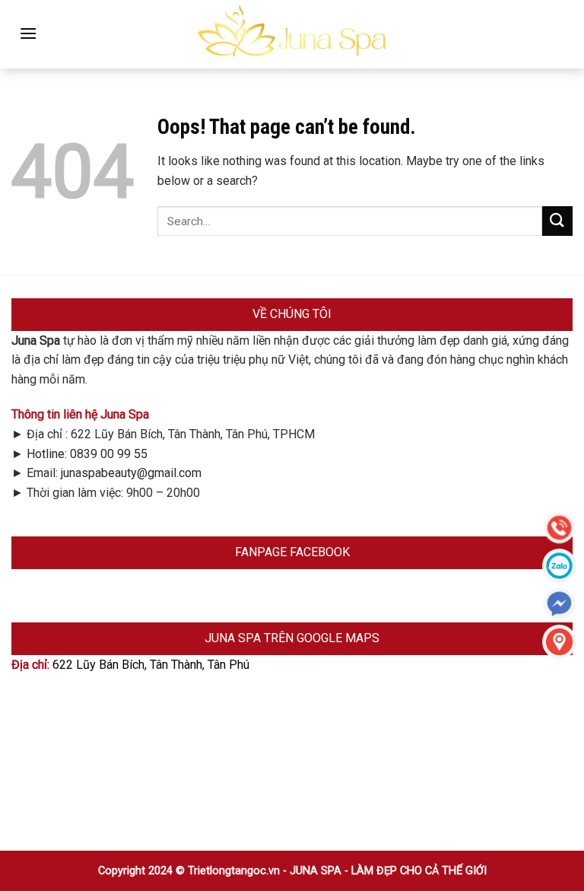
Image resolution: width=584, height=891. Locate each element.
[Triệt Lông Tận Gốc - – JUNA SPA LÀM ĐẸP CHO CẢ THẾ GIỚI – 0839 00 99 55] (292, 34)
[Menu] (28, 33)
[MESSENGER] (559, 604)
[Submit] (557, 221)
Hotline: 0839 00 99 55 (87, 454)
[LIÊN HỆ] (559, 642)
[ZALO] (559, 566)
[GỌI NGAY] (559, 528)
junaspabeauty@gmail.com (131, 473)
